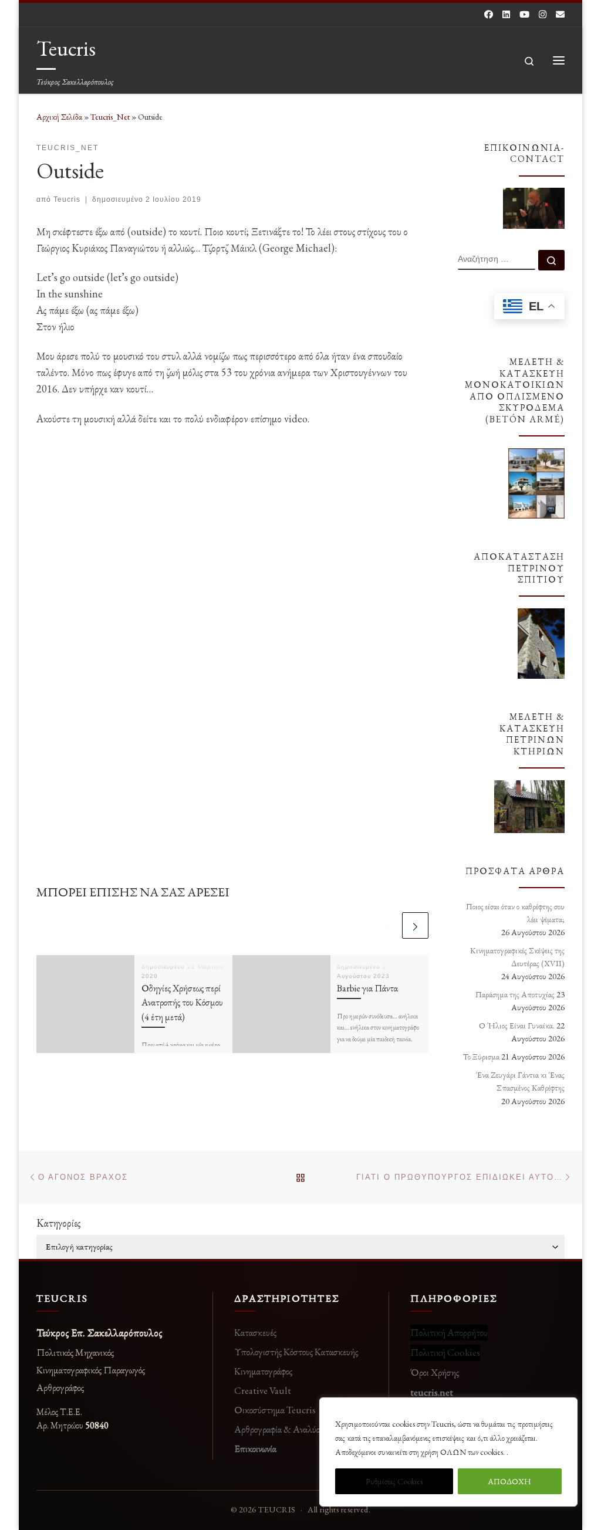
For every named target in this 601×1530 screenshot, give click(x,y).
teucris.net (431, 1392)
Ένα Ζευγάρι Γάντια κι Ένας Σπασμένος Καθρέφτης (520, 1081)
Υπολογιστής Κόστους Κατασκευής (296, 1351)
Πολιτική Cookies (445, 1352)
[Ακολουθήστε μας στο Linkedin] (506, 14)
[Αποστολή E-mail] (560, 14)
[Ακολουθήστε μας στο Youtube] (524, 14)
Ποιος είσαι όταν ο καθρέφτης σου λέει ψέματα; (515, 913)
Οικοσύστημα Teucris (275, 1409)
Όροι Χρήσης (434, 1372)
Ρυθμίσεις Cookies (394, 1481)
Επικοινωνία (255, 1448)
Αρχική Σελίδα (60, 116)
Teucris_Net (110, 116)
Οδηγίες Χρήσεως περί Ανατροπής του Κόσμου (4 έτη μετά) (182, 1002)
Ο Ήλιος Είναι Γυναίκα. (517, 1025)
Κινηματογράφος (263, 1371)
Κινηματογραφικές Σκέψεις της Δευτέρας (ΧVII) (517, 957)
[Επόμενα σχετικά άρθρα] (415, 925)
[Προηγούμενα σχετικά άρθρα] (387, 925)
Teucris (66, 199)
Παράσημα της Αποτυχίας (515, 994)
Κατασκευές (255, 1332)
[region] (448, 1452)
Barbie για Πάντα (367, 988)
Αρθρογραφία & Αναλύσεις (282, 1429)
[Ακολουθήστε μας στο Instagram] (542, 14)
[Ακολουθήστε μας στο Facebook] (488, 14)
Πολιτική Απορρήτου (449, 1332)
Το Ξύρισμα (481, 1056)
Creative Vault (262, 1390)
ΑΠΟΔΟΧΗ (509, 1481)
